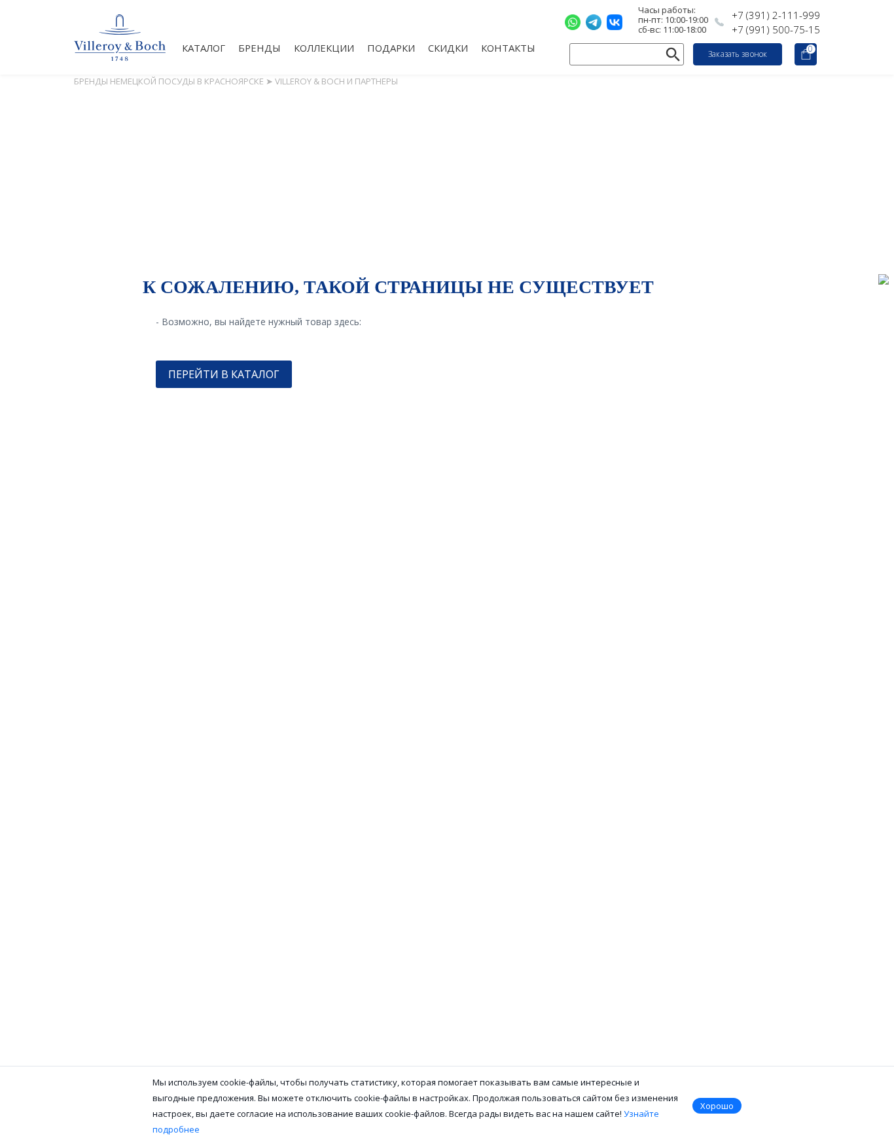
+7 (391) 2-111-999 (776, 15)
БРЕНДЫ (259, 47)
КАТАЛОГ (203, 47)
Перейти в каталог (223, 374)
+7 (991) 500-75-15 (776, 29)
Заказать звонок (737, 54)
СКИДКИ (448, 47)
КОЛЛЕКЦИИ (324, 47)
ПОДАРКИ (391, 47)
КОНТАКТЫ (508, 47)
